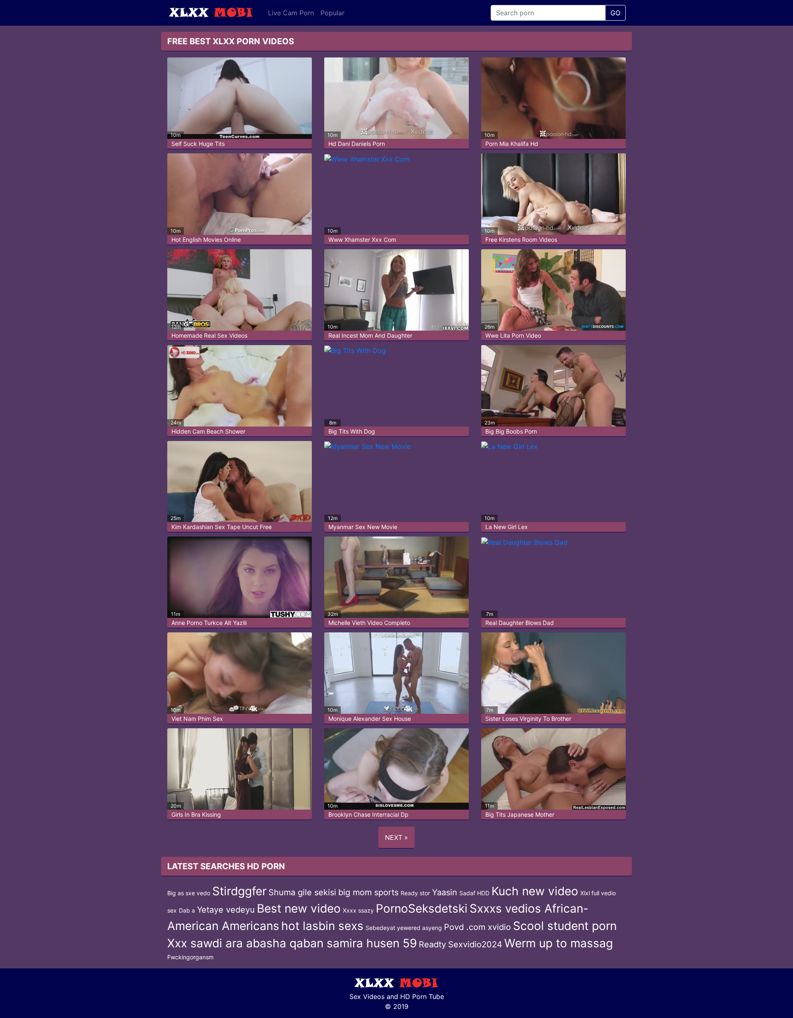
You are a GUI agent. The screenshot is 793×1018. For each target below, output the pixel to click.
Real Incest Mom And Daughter (370, 335)
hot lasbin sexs (322, 926)
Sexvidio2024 (475, 944)
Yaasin (444, 892)
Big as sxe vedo (188, 892)
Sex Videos (367, 996)
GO (615, 13)
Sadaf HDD (474, 892)
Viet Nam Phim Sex (197, 718)
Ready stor (415, 892)
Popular (332, 13)
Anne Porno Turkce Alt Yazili (209, 622)
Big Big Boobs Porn (511, 431)
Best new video (299, 908)
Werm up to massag (558, 943)
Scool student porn (565, 926)
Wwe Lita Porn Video (513, 335)
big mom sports (368, 892)
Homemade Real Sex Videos (209, 335)
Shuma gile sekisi (302, 892)
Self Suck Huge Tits (198, 143)
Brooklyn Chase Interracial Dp (368, 814)
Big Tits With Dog (351, 431)
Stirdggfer (239, 891)
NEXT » (396, 837)
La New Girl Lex (506, 526)
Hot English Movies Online (206, 239)
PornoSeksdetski (422, 908)
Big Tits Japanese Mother (519, 814)
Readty (432, 944)
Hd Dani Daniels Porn (356, 143)
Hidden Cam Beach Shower (208, 431)
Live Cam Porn (291, 13)
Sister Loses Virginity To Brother (528, 718)
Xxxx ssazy (358, 910)
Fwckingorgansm (190, 957)
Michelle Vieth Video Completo (369, 622)
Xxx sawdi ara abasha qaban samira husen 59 (292, 943)
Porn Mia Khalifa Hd (511, 143)
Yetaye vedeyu (226, 910)
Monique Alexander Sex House (369, 718)
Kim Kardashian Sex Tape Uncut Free (221, 526)
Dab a (187, 910)
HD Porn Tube (422, 996)
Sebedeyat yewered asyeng (404, 927)
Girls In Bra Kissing (196, 814)
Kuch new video (534, 891)
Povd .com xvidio (477, 927)
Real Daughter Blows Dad (519, 622)
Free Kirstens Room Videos (521, 239)
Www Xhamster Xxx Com (362, 239)
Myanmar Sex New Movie (362, 526)
